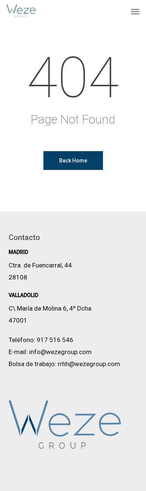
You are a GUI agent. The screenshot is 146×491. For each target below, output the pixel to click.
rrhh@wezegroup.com (89, 364)
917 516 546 (55, 340)
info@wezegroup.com (60, 352)
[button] (135, 11)
